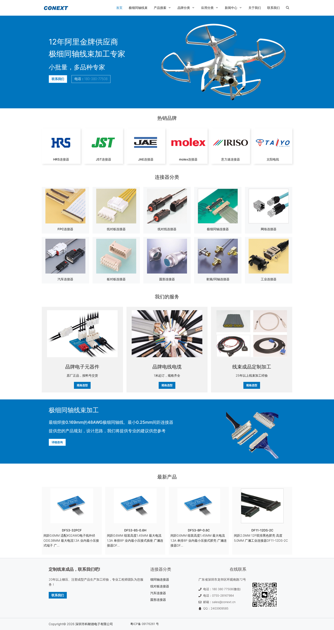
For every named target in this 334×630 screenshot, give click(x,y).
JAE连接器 (145, 159)
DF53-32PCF (72, 530)
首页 (119, 8)
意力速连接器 (230, 159)
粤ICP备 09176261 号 (144, 624)
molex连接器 (188, 159)
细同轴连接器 (159, 579)
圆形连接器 (167, 279)
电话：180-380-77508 (91, 79)
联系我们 (273, 8)
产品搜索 (160, 8)
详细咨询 (57, 442)
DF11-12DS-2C (262, 530)
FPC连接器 (65, 229)
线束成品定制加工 (251, 367)
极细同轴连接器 (218, 229)
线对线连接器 (167, 229)
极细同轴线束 (138, 8)
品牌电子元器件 (82, 367)
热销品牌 (167, 118)
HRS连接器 (61, 159)
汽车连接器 (65, 279)
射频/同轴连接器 (217, 279)
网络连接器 (268, 229)
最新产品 (167, 477)
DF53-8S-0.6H (135, 530)
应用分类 (207, 8)
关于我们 (254, 8)
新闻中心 (231, 8)
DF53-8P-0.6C (199, 530)
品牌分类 (183, 8)
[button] (287, 8)
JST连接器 (103, 159)
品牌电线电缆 (167, 367)
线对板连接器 (116, 229)
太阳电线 (273, 159)
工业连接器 (268, 279)
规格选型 (82, 385)
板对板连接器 (116, 279)
